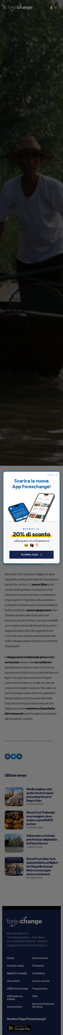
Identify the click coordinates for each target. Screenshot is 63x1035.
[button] (52, 475)
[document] (31, 517)
